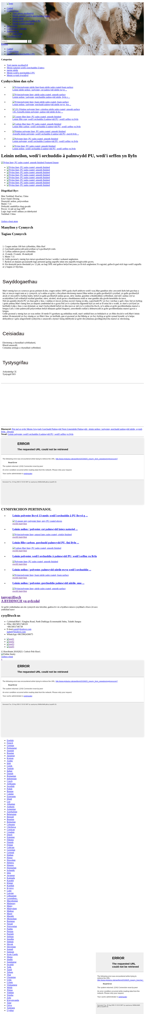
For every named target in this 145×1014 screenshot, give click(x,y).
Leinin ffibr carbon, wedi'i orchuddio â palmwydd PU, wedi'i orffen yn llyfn (46, 126)
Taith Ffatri (17, 34)
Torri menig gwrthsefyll (23, 13)
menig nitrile (18, 18)
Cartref (10, 8)
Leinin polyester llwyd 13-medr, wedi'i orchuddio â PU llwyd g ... (50, 515)
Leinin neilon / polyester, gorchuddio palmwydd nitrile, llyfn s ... (41, 97)
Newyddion (12, 26)
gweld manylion (19, 523)
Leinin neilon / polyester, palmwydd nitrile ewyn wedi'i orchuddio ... (51, 569)
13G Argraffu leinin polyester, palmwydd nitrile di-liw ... (37, 112)
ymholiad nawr (8, 609)
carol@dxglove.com (22, 629)
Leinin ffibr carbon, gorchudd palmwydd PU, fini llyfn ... (45, 542)
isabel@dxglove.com (16, 632)
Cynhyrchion (13, 11)
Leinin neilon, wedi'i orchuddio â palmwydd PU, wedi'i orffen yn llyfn (44, 148)
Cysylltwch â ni (14, 36)
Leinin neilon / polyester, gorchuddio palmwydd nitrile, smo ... (48, 583)
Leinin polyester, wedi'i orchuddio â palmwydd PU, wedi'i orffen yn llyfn (45, 141)
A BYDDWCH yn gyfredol (20, 599)
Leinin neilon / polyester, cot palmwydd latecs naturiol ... (45, 529)
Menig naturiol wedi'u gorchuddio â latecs (31, 16)
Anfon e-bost (7, 656)
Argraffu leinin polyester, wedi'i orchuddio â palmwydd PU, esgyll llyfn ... (45, 134)
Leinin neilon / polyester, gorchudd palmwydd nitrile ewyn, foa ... (41, 104)
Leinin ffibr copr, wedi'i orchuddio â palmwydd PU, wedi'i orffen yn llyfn (45, 119)
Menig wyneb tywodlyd (23, 23)
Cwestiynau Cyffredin (17, 28)
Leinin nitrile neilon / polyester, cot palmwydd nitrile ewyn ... (39, 90)
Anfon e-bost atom (9, 221)
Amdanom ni (13, 31)
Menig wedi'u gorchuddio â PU (26, 21)
